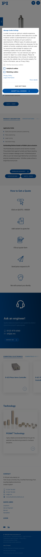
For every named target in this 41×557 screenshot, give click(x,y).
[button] (21, 91)
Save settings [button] (20, 86)
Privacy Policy (8, 75)
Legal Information (9, 78)
